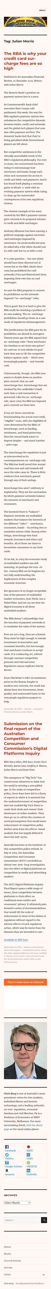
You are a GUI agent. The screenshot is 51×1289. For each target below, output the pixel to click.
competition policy (31, 950)
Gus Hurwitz (19, 956)
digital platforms (21, 953)
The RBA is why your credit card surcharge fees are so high (25, 61)
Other (7, 1274)
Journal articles (12, 1260)
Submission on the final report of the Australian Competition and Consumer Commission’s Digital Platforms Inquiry (25, 738)
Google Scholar (13, 1166)
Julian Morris (26, 712)
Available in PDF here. (16, 939)
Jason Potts (29, 959)
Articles (27, 709)
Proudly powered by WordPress (30, 1283)
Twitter (9, 1158)
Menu (42, 10)
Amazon (9, 1174)
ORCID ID (32, 1166)
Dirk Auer (34, 953)
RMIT (30, 1150)
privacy (13, 962)
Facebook (10, 1150)
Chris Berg (8, 1283)
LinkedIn (32, 1174)
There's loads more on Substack (25, 982)
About (7, 1247)
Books (7, 1253)
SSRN (30, 1158)
